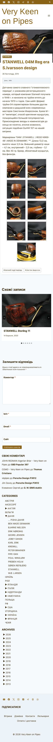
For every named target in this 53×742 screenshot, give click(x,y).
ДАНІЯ (11, 516)
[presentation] (26, 310)
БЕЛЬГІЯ (9, 512)
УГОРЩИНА (11, 611)
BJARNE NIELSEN (17, 527)
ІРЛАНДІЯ (13, 584)
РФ (6, 603)
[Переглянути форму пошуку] (49, 2)
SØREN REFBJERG (17, 565)
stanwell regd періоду (13, 270)
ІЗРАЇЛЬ (9, 577)
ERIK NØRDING (15, 531)
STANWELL (7, 57)
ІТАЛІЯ (11, 588)
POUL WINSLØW (16, 558)
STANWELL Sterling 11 (17, 330)
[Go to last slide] (4, 317)
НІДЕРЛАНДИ (15, 592)
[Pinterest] (23, 699)
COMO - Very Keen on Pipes (16, 469)
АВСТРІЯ (9, 501)
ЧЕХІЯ (8, 622)
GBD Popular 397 (19, 464)
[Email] (4, 2)
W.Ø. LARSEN (15, 573)
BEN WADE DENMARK (19, 523)
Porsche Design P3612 (24, 478)
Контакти (30, 716)
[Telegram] (23, 2)
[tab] (21, 343)
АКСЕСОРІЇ (10, 504)
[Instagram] (18, 2)
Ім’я (6, 414)
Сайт (6, 439)
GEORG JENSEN (16, 535)
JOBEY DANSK (15, 539)
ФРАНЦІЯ (12, 619)
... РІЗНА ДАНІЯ (16, 520)
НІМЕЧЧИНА (14, 596)
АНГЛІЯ (11, 508)
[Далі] (48, 317)
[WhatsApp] (33, 2)
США (10, 607)
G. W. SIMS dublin (33, 488)
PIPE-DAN (13, 554)
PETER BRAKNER (16, 550)
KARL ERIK (13, 542)
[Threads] (28, 2)
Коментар (10, 377)
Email (7, 426)
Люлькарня (43, 716)
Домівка (18, 716)
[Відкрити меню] (49, 16)
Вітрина (8, 716)
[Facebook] (9, 2)
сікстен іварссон (32, 270)
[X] (13, 2)
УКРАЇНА (12, 615)
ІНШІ (7, 580)
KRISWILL (13, 546)
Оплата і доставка (26, 721)
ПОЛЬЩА (10, 599)
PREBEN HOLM (15, 561)
